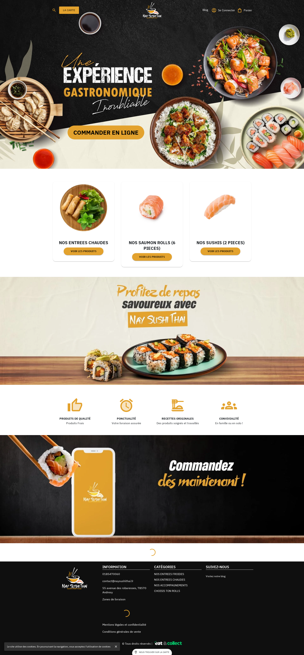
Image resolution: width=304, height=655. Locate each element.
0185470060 (111, 594)
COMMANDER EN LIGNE (105, 132)
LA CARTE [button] (69, 10)
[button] (205, 10)
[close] (116, 646)
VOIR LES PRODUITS (83, 251)
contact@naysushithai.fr (117, 601)
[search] (54, 10)
